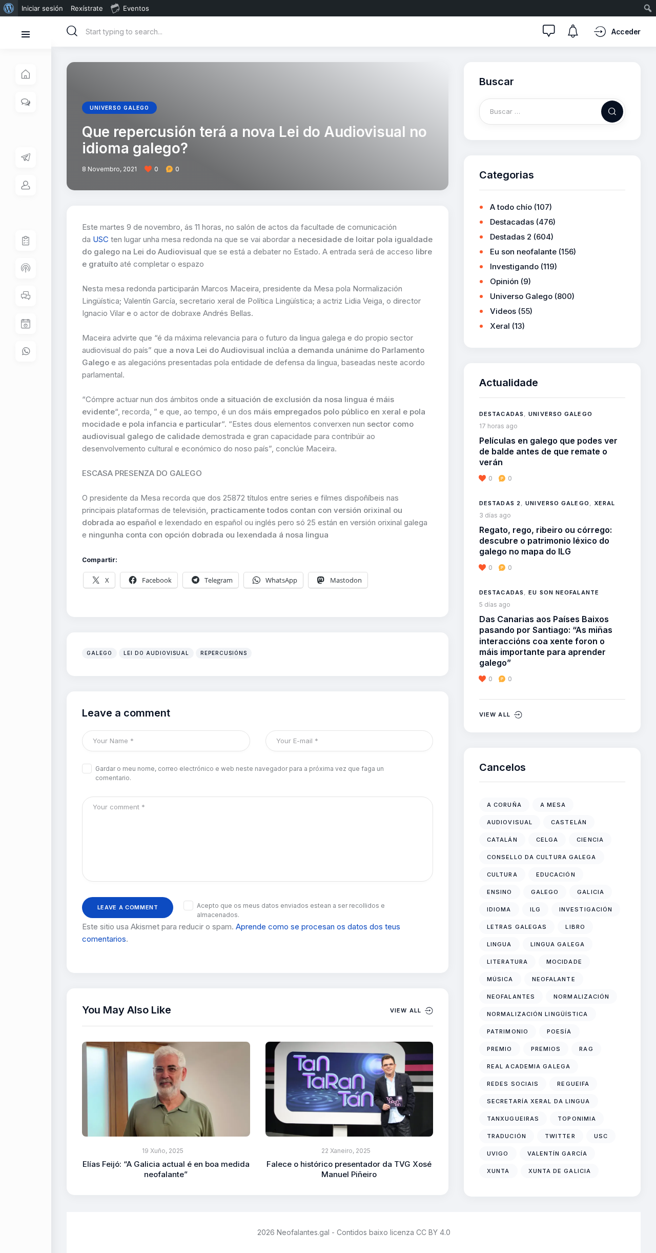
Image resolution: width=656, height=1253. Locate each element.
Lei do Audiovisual (156, 653)
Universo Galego (119, 108)
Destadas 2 (510, 237)
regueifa (573, 1083)
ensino (499, 892)
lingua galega (557, 944)
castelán (569, 822)
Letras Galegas (517, 926)
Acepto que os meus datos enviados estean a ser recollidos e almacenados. (291, 910)
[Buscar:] (552, 111)
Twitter (560, 1136)
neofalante (554, 979)
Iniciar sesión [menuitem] (42, 8)
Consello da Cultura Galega (542, 857)
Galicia (590, 892)
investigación (585, 909)
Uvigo (498, 1153)
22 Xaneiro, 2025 (346, 1151)
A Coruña (504, 804)
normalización (581, 996)
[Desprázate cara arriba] (640, 1226)
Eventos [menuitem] (136, 8)
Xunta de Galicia (559, 1171)
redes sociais (513, 1083)
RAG (586, 1048)
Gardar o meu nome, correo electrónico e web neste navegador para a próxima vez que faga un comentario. (239, 773)
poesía (559, 1031)
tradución (506, 1136)
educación (556, 874)
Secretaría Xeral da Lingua (538, 1101)
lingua (499, 944)
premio (499, 1048)
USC (101, 239)
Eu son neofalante (523, 251)
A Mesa (553, 804)
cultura (502, 874)
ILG (535, 909)
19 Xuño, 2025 (162, 1151)
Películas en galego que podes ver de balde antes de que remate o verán (548, 451)
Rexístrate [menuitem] (87, 8)
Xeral (500, 326)
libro (575, 926)
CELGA (547, 839)
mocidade (564, 961)
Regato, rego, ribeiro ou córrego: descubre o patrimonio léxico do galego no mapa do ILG (545, 541)
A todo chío (511, 207)
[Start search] (72, 31)
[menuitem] (9, 8)
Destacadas (512, 222)
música (500, 979)
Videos (503, 311)
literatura (507, 961)
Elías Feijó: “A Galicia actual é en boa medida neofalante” (166, 1169)
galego (99, 653)
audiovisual (509, 822)
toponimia (577, 1118)
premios (546, 1048)
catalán (502, 839)
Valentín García (557, 1153)
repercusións (223, 653)
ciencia (590, 839)
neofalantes (511, 996)
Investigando (514, 266)
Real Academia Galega (528, 1066)
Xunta (498, 1171)
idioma (499, 909)
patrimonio (507, 1031)
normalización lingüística (537, 1014)
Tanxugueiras (513, 1118)
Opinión (504, 281)
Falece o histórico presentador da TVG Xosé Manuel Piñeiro (349, 1169)
